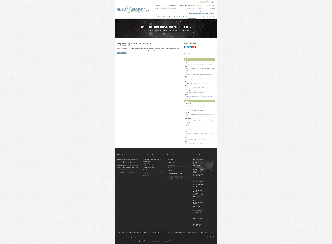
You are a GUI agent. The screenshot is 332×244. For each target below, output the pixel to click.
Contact (210, 16)
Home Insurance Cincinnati (175, 179)
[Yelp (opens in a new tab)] (213, 13)
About (201, 16)
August (187, 62)
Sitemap (133, 172)
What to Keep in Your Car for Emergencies (197, 106)
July (186, 66)
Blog (192, 16)
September (188, 118)
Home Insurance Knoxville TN (175, 173)
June (186, 72)
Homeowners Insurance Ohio (175, 176)
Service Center (172, 165)
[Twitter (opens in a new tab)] (208, 13)
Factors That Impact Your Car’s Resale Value (197, 83)
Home (157, 16)
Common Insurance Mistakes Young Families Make (199, 74)
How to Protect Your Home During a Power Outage (199, 64)
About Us (170, 159)
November (188, 108)
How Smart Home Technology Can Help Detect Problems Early (153, 167)
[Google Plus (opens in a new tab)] (212, 13)
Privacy (134, 237)
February (187, 90)
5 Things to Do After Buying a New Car (195, 110)
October (187, 112)
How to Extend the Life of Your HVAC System (197, 88)
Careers (170, 170)
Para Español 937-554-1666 (197, 13)
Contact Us (171, 162)
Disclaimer (140, 237)
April (186, 81)
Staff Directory (172, 168)
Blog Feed (189, 54)
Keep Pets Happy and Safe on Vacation (135, 43)
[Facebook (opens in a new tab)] (207, 13)
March (186, 85)
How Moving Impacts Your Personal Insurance (198, 79)
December (188, 103)
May (186, 77)
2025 (186, 101)
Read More (121, 53)
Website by (148, 237)
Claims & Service (180, 16)
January (187, 94)
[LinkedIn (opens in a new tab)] (210, 13)
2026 (186, 59)
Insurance (167, 16)
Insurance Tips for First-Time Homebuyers (197, 139)
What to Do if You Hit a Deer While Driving (196, 92)
